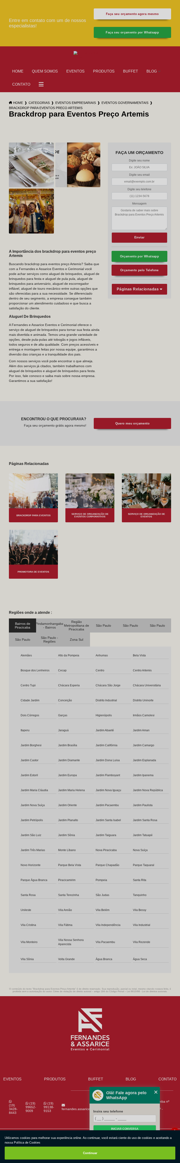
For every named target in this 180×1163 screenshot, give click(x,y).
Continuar (90, 1153)
